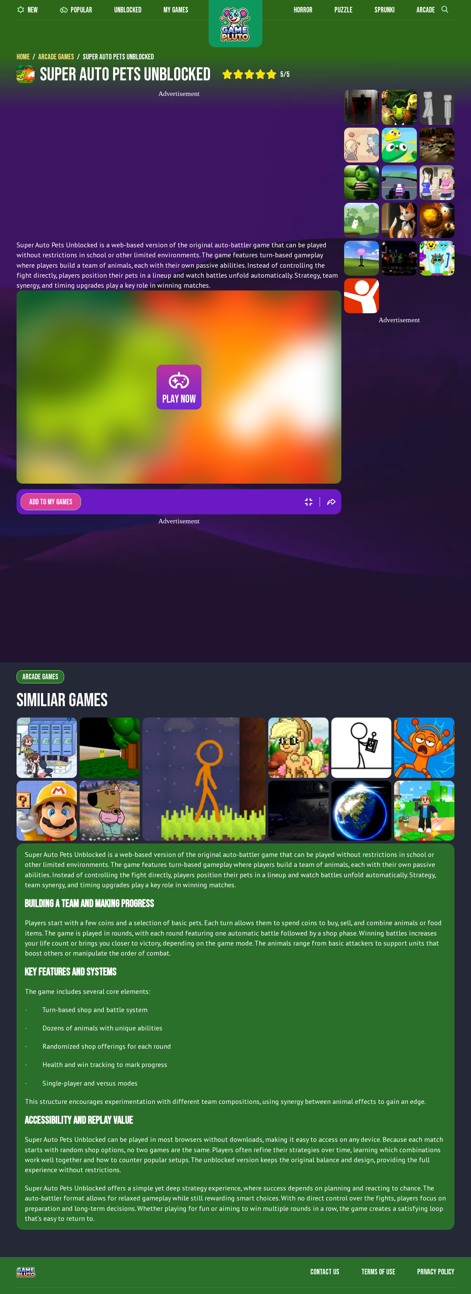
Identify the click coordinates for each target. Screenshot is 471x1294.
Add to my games (50, 502)
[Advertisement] (179, 167)
